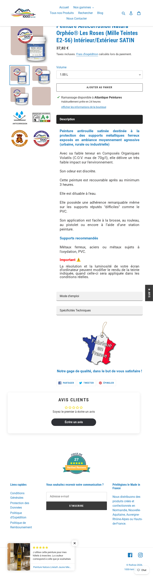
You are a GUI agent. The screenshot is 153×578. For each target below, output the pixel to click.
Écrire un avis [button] (74, 422)
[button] (74, 543)
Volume (61, 67)
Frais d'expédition (87, 54)
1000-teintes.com (133, 569)
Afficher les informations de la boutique (83, 107)
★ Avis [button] (149, 292)
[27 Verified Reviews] (76, 480)
